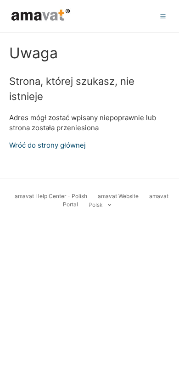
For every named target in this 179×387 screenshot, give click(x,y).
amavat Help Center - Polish (51, 196)
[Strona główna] (40, 21)
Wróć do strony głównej (47, 145)
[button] (163, 16)
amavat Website (118, 196)
